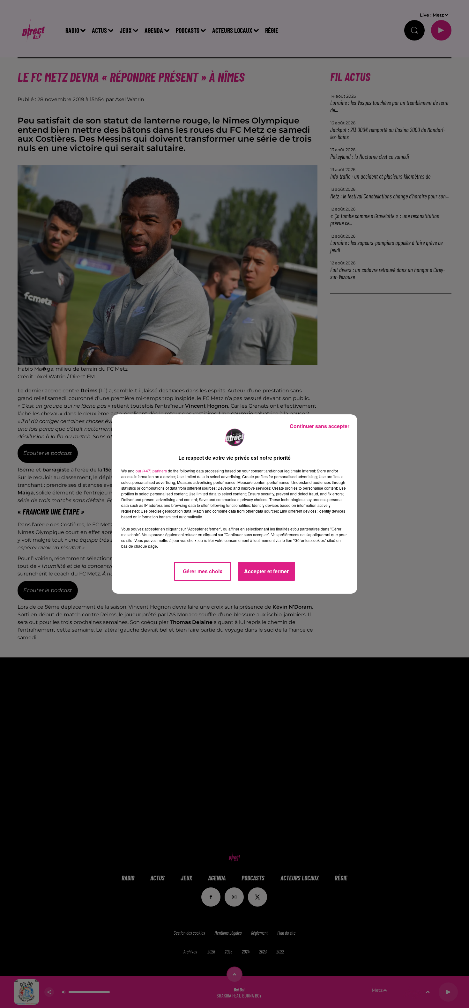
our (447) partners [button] (151, 470)
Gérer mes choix (202, 571)
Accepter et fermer (266, 571)
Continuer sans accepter (319, 426)
